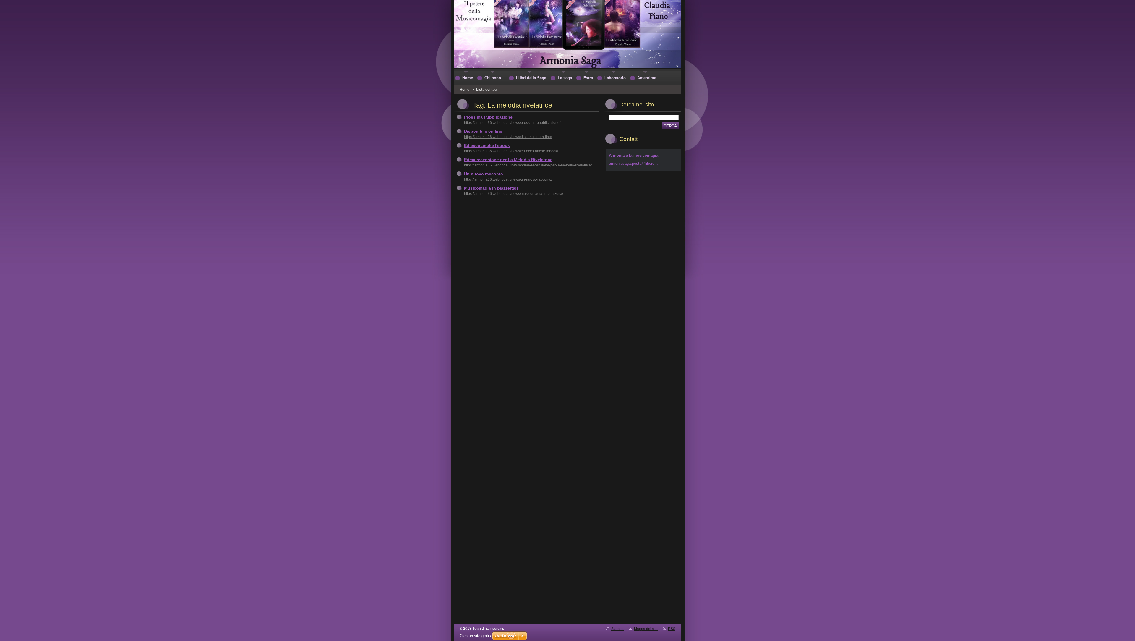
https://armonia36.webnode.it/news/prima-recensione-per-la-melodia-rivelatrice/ (528, 165)
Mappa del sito (646, 629)
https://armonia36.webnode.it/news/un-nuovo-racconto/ (508, 179)
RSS (671, 629)
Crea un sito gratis (475, 636)
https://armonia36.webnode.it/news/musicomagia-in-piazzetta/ (513, 193)
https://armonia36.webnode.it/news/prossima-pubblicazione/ (512, 122)
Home (464, 89)
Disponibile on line (483, 131)
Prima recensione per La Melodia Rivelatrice (508, 159)
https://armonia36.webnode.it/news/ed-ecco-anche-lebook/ (511, 151)
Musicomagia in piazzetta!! (491, 188)
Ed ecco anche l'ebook (487, 145)
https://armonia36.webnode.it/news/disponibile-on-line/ (508, 137)
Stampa (617, 629)
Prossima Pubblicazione (488, 117)
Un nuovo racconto (483, 173)
